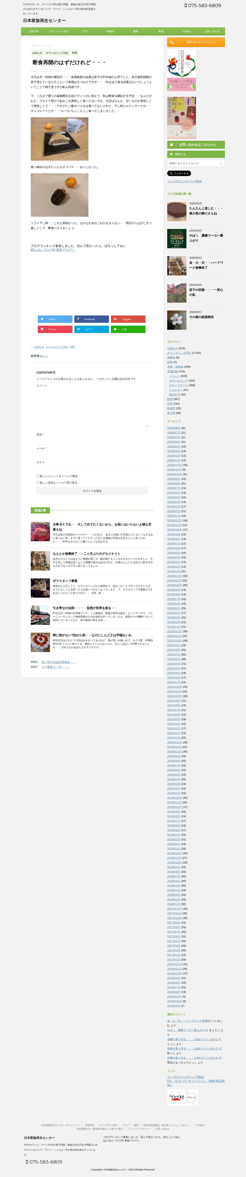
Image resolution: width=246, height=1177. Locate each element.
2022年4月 (173, 668)
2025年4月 (173, 501)
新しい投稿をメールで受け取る (58, 482)
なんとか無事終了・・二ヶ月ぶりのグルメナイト (87, 553)
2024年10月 (174, 529)
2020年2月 (173, 788)
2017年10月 (174, 917)
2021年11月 (174, 691)
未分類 (171, 412)
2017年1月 (173, 959)
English (187, 31)
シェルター (176, 389)
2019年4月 (173, 834)
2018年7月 (173, 876)
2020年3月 (173, 783)
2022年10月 (174, 640)
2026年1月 (173, 460)
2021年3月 (173, 728)
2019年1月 (173, 848)
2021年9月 (173, 700)
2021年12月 (174, 686)
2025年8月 (173, 483)
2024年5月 (173, 552)
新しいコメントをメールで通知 (58, 476)
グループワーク (178, 385)
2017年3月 (173, 950)
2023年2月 (173, 622)
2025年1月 (173, 515)
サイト (41, 462)
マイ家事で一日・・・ (55, 667)
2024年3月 (173, 562)
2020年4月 (173, 779)
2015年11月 (174, 996)
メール (41, 448)
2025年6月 (173, 492)
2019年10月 (174, 807)
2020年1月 (173, 793)
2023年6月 (173, 603)
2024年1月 (173, 571)
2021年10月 (174, 696)
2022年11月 (174, 636)
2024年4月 (173, 557)
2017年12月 (174, 908)
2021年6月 (173, 714)
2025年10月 (174, 474)
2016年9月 (173, 978)
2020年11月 (174, 746)
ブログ (85, 31)
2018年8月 (173, 871)
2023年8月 (173, 594)
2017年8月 (173, 927)
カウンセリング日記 (57, 347)
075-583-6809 (204, 5)
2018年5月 (173, 885)
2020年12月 (174, 742)
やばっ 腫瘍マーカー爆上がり (186, 1030)
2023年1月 (173, 626)
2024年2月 (173, 566)
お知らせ (39, 347)
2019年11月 (174, 802)
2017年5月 (173, 941)
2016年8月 (173, 982)
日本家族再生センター (44, 20)
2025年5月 (173, 497)
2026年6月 (173, 437)
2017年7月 (173, 931)
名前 (40, 434)
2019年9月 (173, 811)
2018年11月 (174, 857)
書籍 (135, 31)
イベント (174, 376)
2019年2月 (173, 844)
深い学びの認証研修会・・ (58, 662)
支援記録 (172, 371)
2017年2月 (173, 954)
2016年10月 (174, 973)
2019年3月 (173, 839)
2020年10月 (174, 751)
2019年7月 (173, 820)
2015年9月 (173, 1005)
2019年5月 (173, 830)
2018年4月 (173, 890)
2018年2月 (173, 899)
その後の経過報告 (201, 317)
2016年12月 (174, 964)
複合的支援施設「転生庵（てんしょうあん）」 (167, 1125)
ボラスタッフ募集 (65, 580)
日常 (170, 403)
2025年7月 (173, 488)
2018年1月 (173, 904)
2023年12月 (174, 575)
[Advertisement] (63, 283)
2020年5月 (173, 774)
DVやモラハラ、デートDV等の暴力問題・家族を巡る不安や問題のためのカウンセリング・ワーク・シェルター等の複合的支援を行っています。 (60, 1149)
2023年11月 (174, 580)
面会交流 (174, 394)
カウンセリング (178, 380)
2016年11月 (174, 968)
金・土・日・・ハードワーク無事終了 (190, 1020)
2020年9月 (173, 756)
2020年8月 (173, 760)
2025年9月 (173, 478)
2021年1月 (173, 737)
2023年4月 (173, 612)
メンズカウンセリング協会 (184, 181)
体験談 (110, 31)
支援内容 (34, 31)
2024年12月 (174, 520)
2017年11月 (174, 913)
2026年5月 (173, 441)
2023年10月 (174, 585)
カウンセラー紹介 (59, 31)
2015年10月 (174, 1001)
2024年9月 (173, 534)
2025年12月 (174, 464)
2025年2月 (173, 511)
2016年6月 (173, 991)
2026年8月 (173, 428)
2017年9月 (173, 922)
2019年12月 (174, 797)
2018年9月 (173, 867)
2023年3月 (173, 617)
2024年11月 (174, 525)
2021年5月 (173, 719)
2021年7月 (173, 709)
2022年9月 (173, 645)
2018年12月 (174, 853)
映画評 (171, 408)
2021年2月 (173, 733)
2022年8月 (173, 649)
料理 (72, 347)
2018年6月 (173, 881)
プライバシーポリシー (139, 1129)
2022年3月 (173, 672)
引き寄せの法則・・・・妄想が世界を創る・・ (85, 608)
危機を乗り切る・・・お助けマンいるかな (192, 1039)
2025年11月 (174, 469)
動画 (161, 31)
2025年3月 (173, 506)
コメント (42, 385)
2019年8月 (173, 816)
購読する (180, 154)
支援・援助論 (175, 366)
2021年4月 (173, 723)
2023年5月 (173, 608)
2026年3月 (173, 451)
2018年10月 (174, 862)
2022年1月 (173, 682)
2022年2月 (173, 677)
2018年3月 (173, 894)
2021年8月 (173, 705)
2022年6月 (173, 659)
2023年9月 (173, 589)
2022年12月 (174, 631)
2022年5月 (173, 663)
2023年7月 (173, 599)
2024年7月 (173, 543)
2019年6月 (173, 825)
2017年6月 (173, 936)
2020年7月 (173, 765)
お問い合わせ (212, 31)
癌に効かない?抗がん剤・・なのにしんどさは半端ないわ (92, 635)
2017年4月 (173, 945)
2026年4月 (173, 446)
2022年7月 (173, 654)
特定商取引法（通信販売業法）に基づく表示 (100, 1129)
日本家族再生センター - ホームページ (60, 1125)
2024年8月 (173, 538)
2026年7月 (173, 432)
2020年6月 (173, 770)
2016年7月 (173, 987)
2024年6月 (173, 548)
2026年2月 (173, 455)
